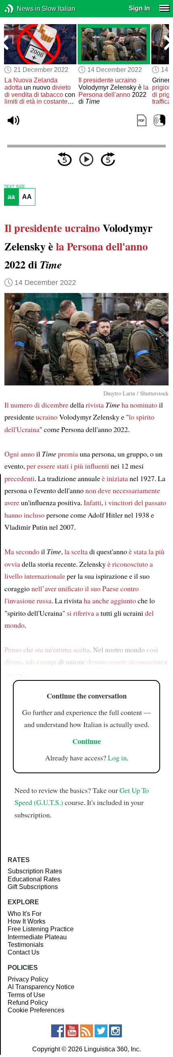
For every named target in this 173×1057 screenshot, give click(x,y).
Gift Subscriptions (33, 886)
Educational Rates (34, 879)
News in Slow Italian (21, 8)
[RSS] (86, 1030)
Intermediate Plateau (37, 937)
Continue (86, 741)
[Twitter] (101, 1030)
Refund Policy (28, 1002)
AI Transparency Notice (41, 986)
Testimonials (25, 944)
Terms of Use (26, 994)
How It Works (26, 921)
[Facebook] (57, 1030)
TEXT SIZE (14, 186)
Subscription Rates (35, 871)
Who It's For (24, 913)
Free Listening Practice (41, 929)
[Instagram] (115, 1030)
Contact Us (23, 952)
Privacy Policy (28, 979)
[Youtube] (72, 1030)
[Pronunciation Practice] (159, 121)
